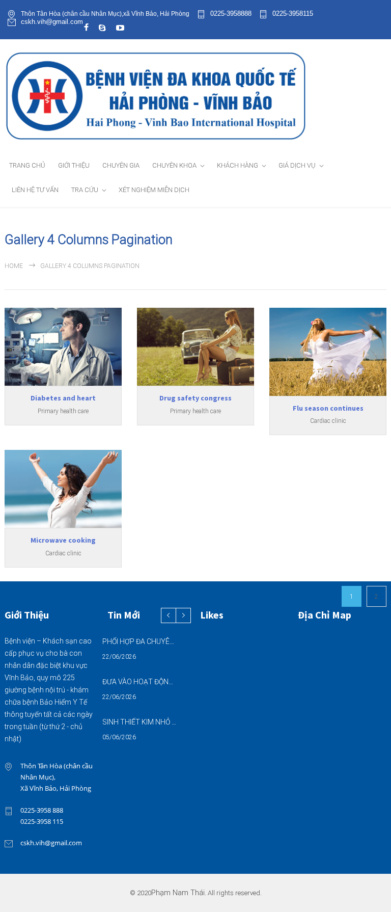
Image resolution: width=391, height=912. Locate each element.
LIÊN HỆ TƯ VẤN (35, 190)
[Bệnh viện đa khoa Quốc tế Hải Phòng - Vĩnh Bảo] (195, 95)
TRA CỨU (84, 190)
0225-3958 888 (41, 810)
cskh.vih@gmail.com (52, 21)
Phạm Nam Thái (178, 893)
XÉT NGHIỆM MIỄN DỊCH (154, 190)
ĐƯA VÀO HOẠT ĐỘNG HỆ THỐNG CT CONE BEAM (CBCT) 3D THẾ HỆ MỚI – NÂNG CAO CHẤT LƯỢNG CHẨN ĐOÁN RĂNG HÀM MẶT (140, 682)
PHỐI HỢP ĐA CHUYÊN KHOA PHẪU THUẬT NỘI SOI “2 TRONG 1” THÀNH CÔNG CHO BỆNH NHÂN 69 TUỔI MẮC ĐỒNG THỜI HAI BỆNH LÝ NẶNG (140, 641)
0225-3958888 (231, 13)
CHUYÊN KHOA (174, 165)
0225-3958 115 (41, 821)
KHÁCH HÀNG (237, 165)
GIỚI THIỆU (74, 165)
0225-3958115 (292, 13)
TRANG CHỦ (27, 165)
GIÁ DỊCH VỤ (297, 165)
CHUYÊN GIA (120, 165)
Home (14, 266)
